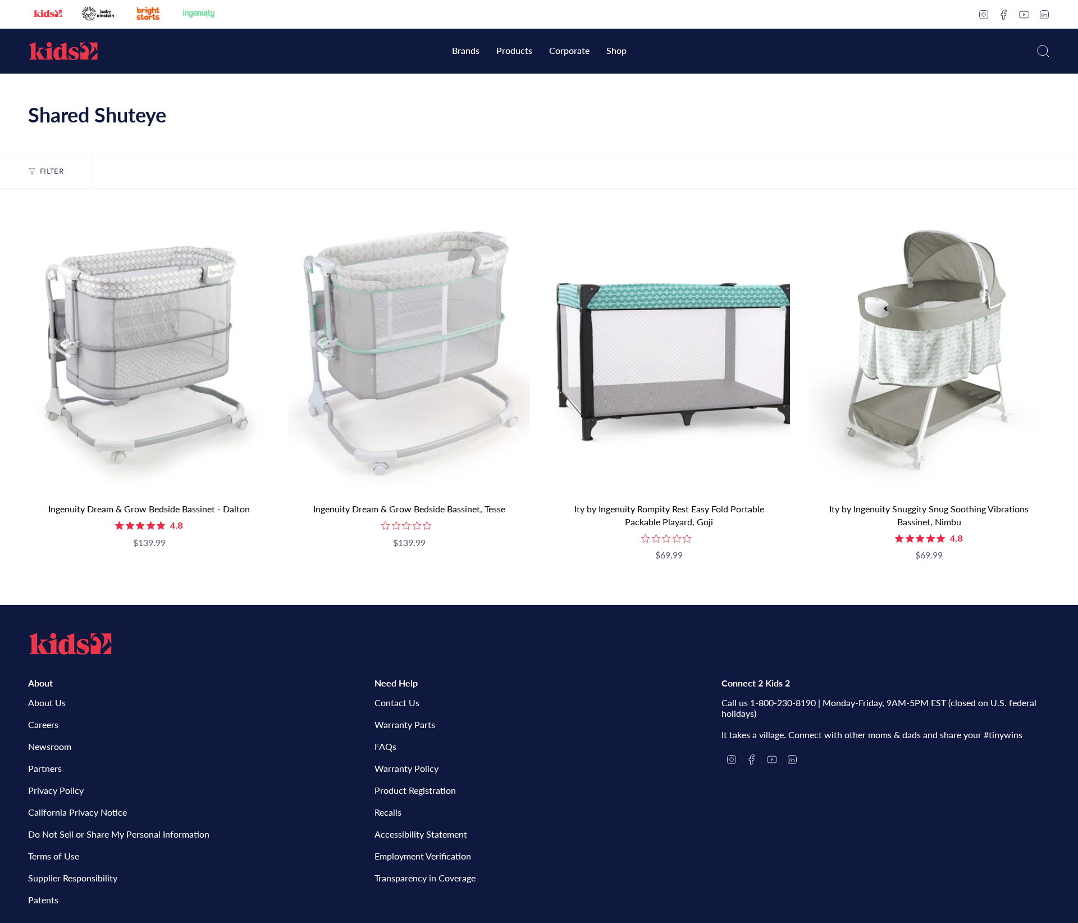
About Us (47, 702)
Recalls (387, 812)
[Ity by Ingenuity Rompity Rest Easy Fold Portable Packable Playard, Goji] (669, 352)
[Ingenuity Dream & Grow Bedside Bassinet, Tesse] (409, 352)
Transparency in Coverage (425, 877)
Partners (45, 768)
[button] (466, 51)
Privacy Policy (56, 790)
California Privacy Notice (77, 812)
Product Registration (415, 790)
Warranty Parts (404, 724)
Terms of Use (53, 856)
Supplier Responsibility (72, 877)
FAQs (385, 746)
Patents (43, 899)
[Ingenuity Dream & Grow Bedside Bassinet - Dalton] (149, 352)
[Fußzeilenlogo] (70, 644)
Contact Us (396, 702)
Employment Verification (422, 856)
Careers (43, 724)
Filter (52, 171)
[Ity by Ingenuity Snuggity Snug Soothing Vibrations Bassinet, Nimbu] (929, 352)
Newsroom (49, 746)
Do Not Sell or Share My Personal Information (118, 834)
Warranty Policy (406, 768)
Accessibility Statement (420, 834)
